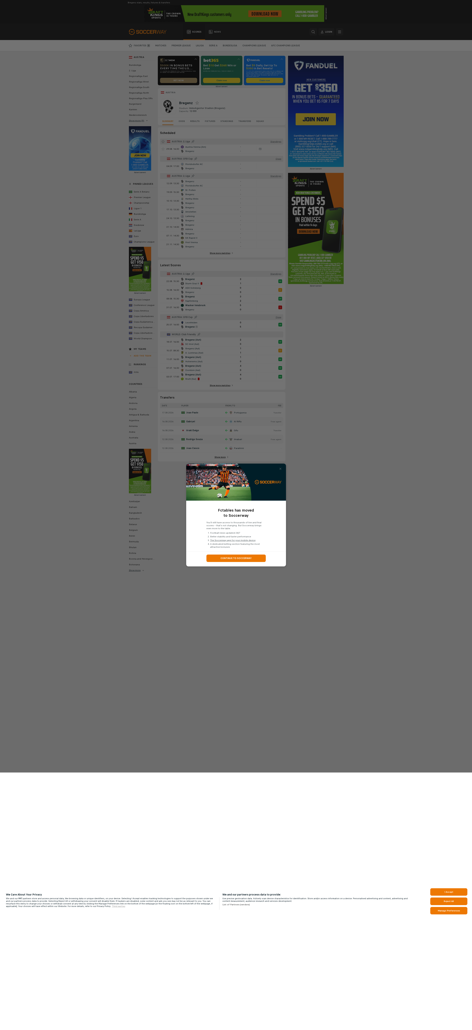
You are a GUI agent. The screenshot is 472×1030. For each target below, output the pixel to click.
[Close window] (280, 469)
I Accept (448, 892)
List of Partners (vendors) (236, 904)
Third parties (118, 906)
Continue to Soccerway (236, 558)
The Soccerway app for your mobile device (233, 540)
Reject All (449, 901)
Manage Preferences (449, 910)
